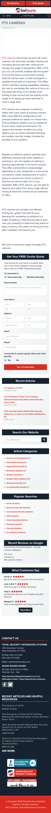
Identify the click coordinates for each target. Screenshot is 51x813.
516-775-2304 (29, 16)
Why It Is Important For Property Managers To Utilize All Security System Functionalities (24, 741)
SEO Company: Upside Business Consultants (25, 807)
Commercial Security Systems (20, 512)
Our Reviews (13, 3)
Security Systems (14, 528)
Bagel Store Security (16, 466)
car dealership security (17, 487)
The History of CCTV (13, 388)
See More (8, 751)
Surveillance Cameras (16, 532)
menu (8, 16)
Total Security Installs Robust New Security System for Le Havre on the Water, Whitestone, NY (25, 414)
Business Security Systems (18, 507)
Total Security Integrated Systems (25, 10)
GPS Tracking (13, 516)
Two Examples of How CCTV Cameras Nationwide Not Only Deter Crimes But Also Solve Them (23, 400)
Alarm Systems (13, 503)
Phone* (7, 342)
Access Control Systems (17, 458)
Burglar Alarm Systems (17, 479)
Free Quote (38, 3)
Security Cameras (14, 524)
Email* (7, 331)
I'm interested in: (11, 273)
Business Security (14, 483)
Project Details (10, 282)
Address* (8, 313)
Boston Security (14, 475)
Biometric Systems (15, 470)
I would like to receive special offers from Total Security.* (25, 355)
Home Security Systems (17, 520)
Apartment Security (15, 462)
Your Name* (9, 299)
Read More (25, 610)
